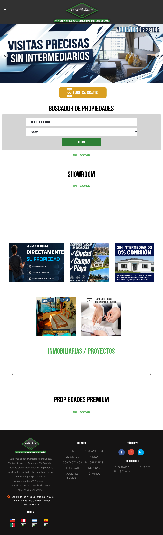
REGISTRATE (72, 468)
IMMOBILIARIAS (94, 462)
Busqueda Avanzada (81, 154)
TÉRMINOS (93, 473)
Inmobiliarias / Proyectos (81, 351)
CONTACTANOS (72, 462)
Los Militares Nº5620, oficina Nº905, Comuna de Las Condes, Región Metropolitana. (32, 500)
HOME (72, 451)
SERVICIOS (72, 456)
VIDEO (94, 456)
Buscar (81, 142)
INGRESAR (94, 468)
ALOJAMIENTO (94, 451)
